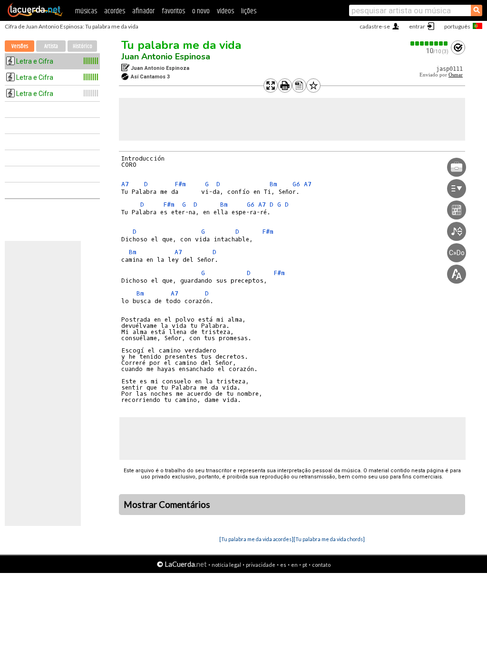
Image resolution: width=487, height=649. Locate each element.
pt (304, 565)
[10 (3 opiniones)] (429, 43)
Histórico (82, 46)
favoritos (173, 11)
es (283, 565)
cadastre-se (375, 26)
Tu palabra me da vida (181, 45)
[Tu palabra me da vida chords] (329, 539)
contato (321, 565)
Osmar (455, 74)
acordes (114, 11)
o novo (201, 11)
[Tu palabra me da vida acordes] (256, 539)
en (294, 565)
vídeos (225, 11)
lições (248, 11)
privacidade (260, 565)
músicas (86, 11)
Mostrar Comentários (167, 504)
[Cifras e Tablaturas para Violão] (35, 15)
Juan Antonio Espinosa (165, 56)
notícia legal (226, 565)
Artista (51, 46)
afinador (143, 11)
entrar (417, 26)
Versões (19, 46)
